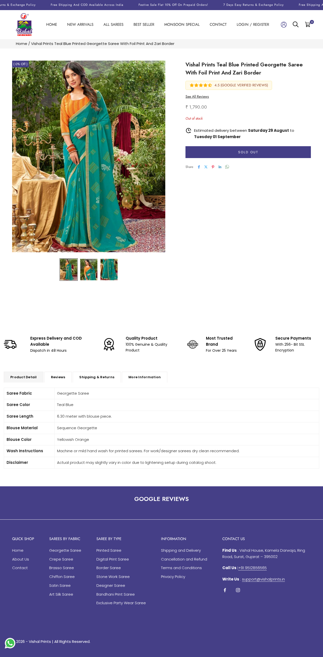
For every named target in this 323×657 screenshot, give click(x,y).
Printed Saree (108, 550)
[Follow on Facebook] (224, 590)
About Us (20, 559)
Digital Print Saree (112, 559)
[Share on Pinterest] (213, 167)
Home (51, 24)
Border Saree (108, 567)
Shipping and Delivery (181, 550)
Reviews (58, 377)
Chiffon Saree (62, 576)
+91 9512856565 (252, 567)
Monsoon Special (182, 24)
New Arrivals (80, 24)
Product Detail (23, 377)
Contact (218, 24)
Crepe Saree (61, 559)
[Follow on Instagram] (237, 590)
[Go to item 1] (69, 269)
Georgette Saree (65, 550)
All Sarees (113, 24)
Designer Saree (110, 585)
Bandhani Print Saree (115, 594)
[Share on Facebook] (199, 167)
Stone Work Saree (113, 576)
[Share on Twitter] (206, 167)
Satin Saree (60, 585)
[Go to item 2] (89, 269)
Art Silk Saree (61, 594)
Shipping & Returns (96, 377)
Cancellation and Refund (184, 559)
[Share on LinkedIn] (220, 167)
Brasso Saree (61, 567)
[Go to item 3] (109, 269)
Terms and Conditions (181, 567)
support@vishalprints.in (263, 579)
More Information (144, 377)
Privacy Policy (173, 576)
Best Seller (143, 24)
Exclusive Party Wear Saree (121, 602)
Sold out (248, 151)
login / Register (253, 24)
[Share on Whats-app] (227, 167)
